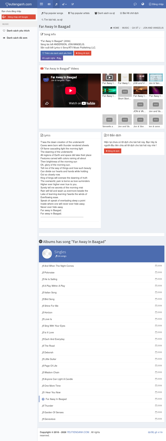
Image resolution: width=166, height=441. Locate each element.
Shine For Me (103, 305)
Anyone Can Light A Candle (103, 379)
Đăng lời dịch (83, 53)
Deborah (103, 352)
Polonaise (103, 272)
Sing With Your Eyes (103, 325)
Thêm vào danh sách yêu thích (58, 53)
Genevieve (103, 419)
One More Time (103, 385)
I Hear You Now (103, 392)
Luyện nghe (52, 58)
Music (125, 27)
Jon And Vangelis (153, 27)
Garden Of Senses (103, 412)
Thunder (103, 405)
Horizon (103, 312)
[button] (41, 4)
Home (116, 27)
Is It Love (103, 332)
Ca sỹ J (136, 27)
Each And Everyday (103, 339)
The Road (103, 345)
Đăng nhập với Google (18, 16)
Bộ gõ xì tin (157, 432)
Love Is (103, 319)
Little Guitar (103, 359)
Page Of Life (103, 365)
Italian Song (103, 292)
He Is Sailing (103, 279)
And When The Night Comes (103, 265)
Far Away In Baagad (54, 26)
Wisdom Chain (103, 372)
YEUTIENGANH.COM (78, 432)
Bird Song (103, 299)
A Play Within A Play (103, 285)
